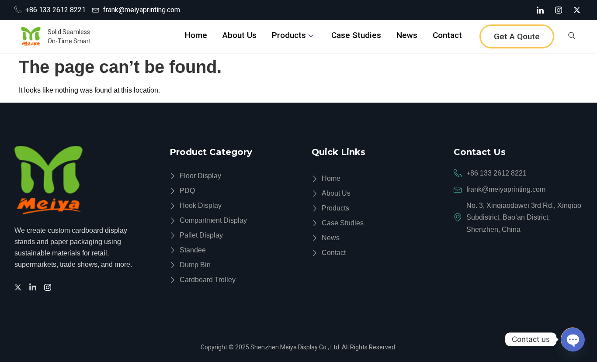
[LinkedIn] (540, 10)
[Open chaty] (572, 339)
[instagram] (49, 287)
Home (196, 35)
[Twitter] (19, 287)
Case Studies (356, 35)
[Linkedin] (34, 287)
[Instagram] (558, 10)
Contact (447, 35)
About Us (239, 35)
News (406, 35)
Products (289, 35)
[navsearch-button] (571, 36)
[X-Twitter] (576, 10)
